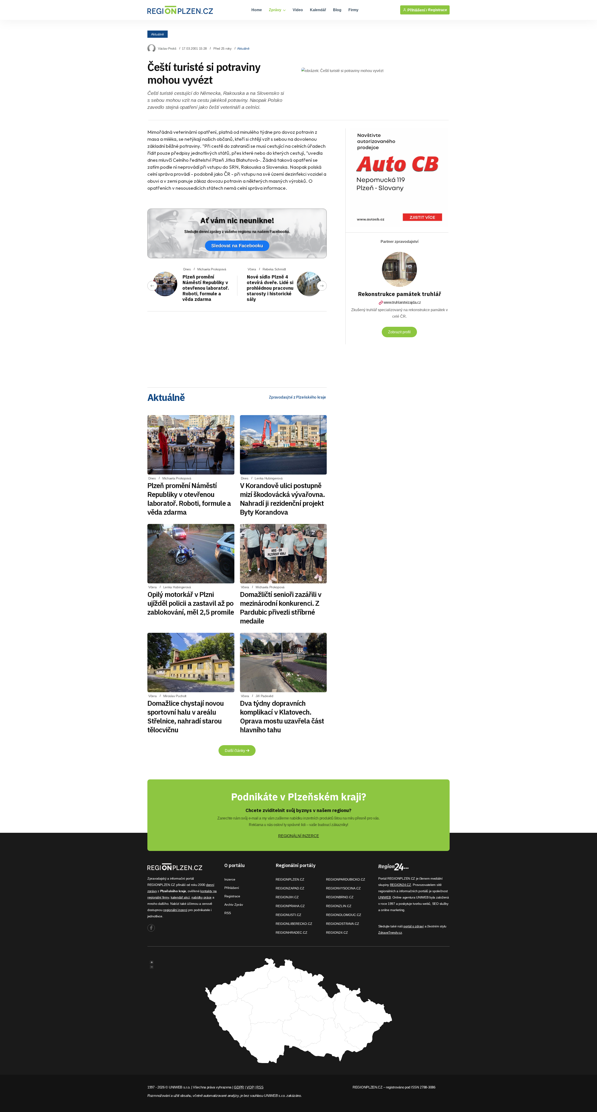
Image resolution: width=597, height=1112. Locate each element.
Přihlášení (231, 888)
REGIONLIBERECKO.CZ (294, 924)
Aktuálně (157, 34)
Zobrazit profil (399, 332)
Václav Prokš (167, 48)
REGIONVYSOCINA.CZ (343, 888)
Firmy (353, 10)
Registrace (437, 10)
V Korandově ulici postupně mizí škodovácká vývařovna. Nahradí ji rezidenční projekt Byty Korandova (282, 498)
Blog (337, 10)
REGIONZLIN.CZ (338, 906)
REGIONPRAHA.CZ (290, 906)
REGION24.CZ (337, 932)
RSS (227, 913)
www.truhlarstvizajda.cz (402, 302)
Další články (235, 751)
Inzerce (229, 879)
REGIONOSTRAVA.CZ (342, 924)
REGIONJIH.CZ (287, 897)
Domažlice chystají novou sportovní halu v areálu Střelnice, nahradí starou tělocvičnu (185, 716)
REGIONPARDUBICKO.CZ (345, 879)
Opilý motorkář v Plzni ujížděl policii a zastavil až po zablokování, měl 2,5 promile (190, 603)
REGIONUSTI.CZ (288, 915)
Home (256, 10)
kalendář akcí (180, 897)
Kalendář (318, 10)
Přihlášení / (416, 10)
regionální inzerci (175, 910)
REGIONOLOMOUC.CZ (343, 915)
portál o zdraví (413, 926)
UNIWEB (384, 897)
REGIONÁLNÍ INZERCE (298, 836)
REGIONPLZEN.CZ (290, 879)
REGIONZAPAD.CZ (290, 888)
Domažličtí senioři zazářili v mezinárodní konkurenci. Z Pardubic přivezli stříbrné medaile (281, 607)
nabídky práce (201, 897)
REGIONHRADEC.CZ (291, 932)
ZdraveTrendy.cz (390, 932)
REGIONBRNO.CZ (340, 897)
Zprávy (275, 10)
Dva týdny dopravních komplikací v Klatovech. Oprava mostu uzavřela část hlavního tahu (282, 716)
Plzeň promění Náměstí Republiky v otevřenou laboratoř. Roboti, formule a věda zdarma (205, 288)
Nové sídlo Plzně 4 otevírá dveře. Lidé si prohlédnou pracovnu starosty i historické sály (270, 288)
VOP (250, 1087)
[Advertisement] (237, 347)
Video (298, 10)
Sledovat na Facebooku (237, 245)
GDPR (239, 1087)
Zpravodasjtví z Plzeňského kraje (297, 397)
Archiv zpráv (233, 904)
